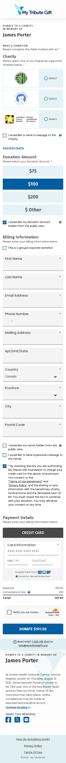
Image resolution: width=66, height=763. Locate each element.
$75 (33, 171)
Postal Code (15, 425)
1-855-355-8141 (41, 641)
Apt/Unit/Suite (16, 351)
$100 (33, 184)
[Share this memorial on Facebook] (8, 719)
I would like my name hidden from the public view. (32, 447)
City (8, 406)
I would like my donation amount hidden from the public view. (29, 224)
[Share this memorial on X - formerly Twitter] (17, 719)
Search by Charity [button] (13, 148)
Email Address (16, 295)
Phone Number (17, 314)
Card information (21, 545)
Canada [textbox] (10, 376)
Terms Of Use (33, 752)
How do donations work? (33, 739)
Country (11, 369)
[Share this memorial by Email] (26, 719)
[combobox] (9, 321)
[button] (60, 138)
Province (12, 388)
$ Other (33, 210)
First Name (13, 258)
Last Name (13, 277)
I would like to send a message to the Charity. (32, 137)
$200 (33, 197)
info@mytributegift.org (33, 645)
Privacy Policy (33, 746)
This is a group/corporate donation (30, 248)
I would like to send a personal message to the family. (35, 457)
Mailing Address (18, 332)
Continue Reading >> (18, 707)
